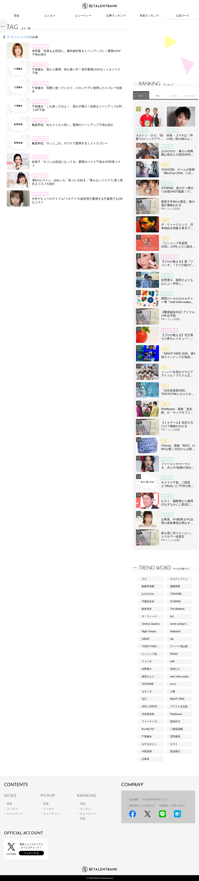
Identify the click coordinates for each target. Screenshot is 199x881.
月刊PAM (175, 601)
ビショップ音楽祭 (152, 653)
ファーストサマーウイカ (152, 721)
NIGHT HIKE (177, 698)
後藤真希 (175, 586)
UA (172, 639)
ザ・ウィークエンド (152, 616)
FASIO (174, 653)
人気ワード (182, 15)
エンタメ (49, 15)
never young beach (180, 623)
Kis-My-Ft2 (148, 729)
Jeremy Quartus (151, 623)
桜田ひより (148, 676)
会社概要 (133, 799)
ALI (172, 616)
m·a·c (173, 683)
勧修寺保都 (148, 586)
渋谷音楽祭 (148, 714)
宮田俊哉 (175, 736)
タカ (144, 578)
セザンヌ (147, 691)
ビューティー (83, 15)
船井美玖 (147, 608)
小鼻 (172, 691)
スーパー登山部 (179, 646)
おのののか (148, 593)
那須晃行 (175, 751)
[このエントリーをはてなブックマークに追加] (177, 813)
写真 (83, 818)
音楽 (16, 15)
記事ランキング (116, 15)
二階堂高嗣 (176, 729)
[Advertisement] (162, 46)
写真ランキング (149, 15)
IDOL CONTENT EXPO (152, 706)
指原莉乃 (175, 721)
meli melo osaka (179, 676)
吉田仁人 (175, 668)
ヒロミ (174, 744)
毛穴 (144, 698)
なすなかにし (149, 744)
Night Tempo (149, 631)
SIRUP (145, 639)
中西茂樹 (147, 751)
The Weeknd (177, 608)
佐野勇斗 (147, 668)
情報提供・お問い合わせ (172, 805)
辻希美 (145, 759)
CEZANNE (148, 683)
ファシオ (147, 661)
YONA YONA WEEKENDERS (152, 646)
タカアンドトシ (179, 578)
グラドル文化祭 (179, 706)
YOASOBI (176, 593)
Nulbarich (175, 631)
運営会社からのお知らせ (142, 805)
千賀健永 (147, 736)
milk (172, 661)
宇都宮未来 (148, 601)
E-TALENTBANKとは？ (155, 799)
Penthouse (176, 714)
